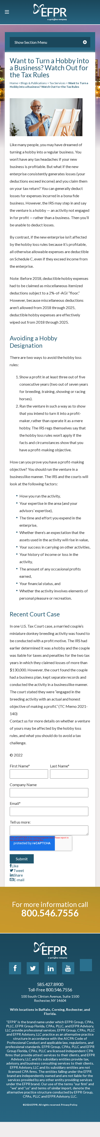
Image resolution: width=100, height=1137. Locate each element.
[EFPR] (50, 12)
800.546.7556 (50, 912)
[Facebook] (15, 968)
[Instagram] (86, 965)
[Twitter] (33, 968)
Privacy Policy (69, 1104)
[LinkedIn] (50, 968)
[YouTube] (68, 968)
